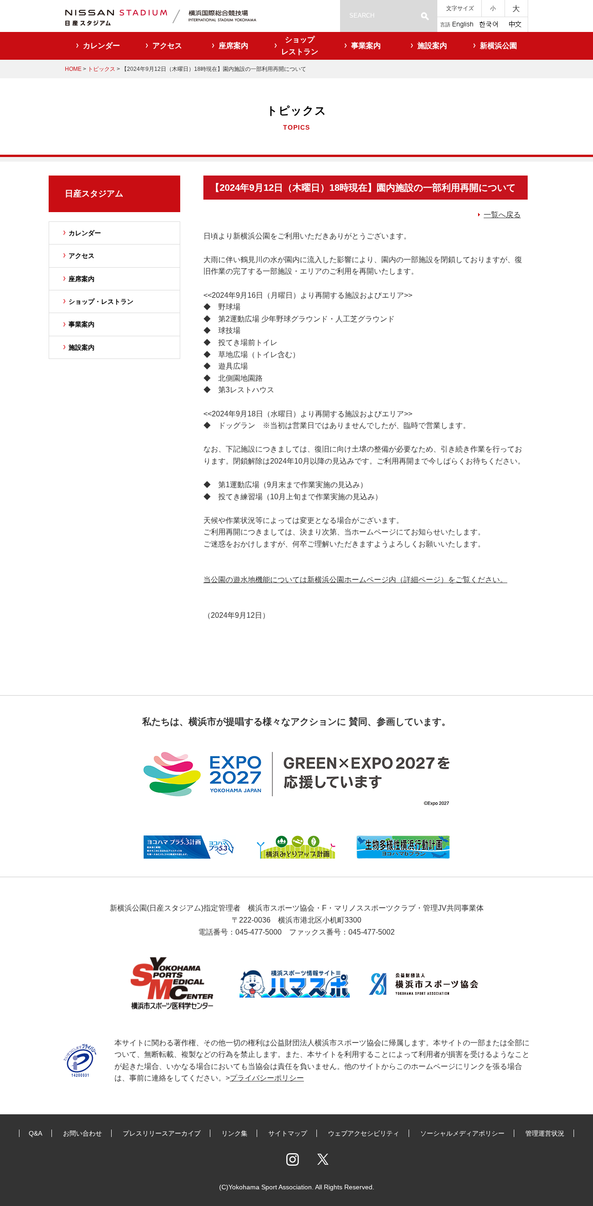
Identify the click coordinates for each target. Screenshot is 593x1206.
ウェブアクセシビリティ (363, 1133)
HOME (73, 69)
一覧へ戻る (502, 215)
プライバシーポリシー (267, 1078)
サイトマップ (287, 1133)
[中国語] (515, 23)
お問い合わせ (82, 1133)
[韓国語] (488, 23)
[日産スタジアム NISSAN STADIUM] (171, 16)
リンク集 (234, 1133)
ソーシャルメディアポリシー (462, 1133)
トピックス (101, 69)
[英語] (463, 23)
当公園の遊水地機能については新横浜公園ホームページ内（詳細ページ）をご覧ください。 (355, 580)
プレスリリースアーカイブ (162, 1133)
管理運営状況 (544, 1133)
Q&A (35, 1133)
